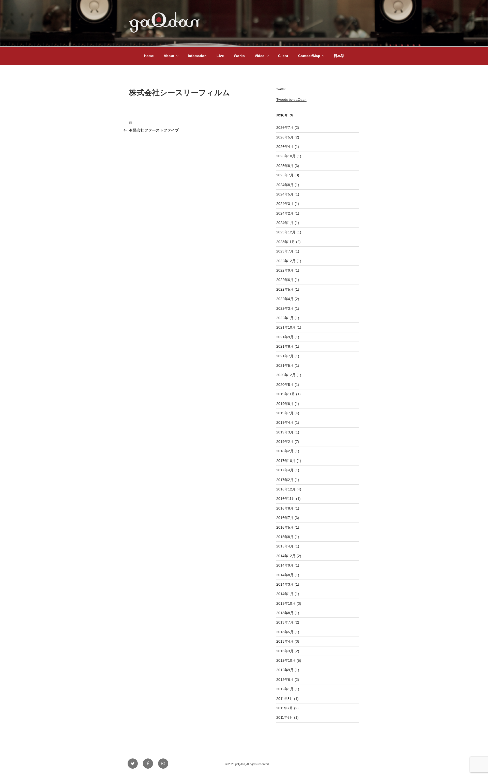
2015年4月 (285, 546)
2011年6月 (284, 717)
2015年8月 (285, 537)
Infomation (197, 56)
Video (260, 56)
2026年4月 (285, 147)
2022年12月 (286, 261)
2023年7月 (285, 251)
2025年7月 (285, 175)
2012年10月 (286, 660)
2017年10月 (286, 461)
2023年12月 (286, 232)
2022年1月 (285, 318)
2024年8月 (285, 185)
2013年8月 (285, 613)
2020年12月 (286, 375)
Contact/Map (309, 56)
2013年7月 (285, 622)
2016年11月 (285, 499)
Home (149, 56)
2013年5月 (285, 632)
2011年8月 (284, 699)
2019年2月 (285, 442)
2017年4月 (285, 470)
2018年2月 (285, 451)
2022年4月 (285, 299)
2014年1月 (285, 594)
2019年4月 (285, 422)
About (169, 56)
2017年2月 (285, 480)
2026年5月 (285, 137)
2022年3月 (285, 308)
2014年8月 (285, 575)
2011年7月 (284, 708)
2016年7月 (285, 518)
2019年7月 (285, 413)
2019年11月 (285, 394)
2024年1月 (285, 223)
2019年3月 (285, 432)
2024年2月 (285, 213)
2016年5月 (285, 527)
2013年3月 (285, 651)
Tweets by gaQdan (291, 99)
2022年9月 (285, 270)
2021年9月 (285, 337)
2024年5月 (285, 194)
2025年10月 (286, 156)
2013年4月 (285, 641)
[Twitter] (133, 763)
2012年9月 (285, 670)
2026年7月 (285, 127)
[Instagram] (163, 763)
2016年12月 (286, 489)
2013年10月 (286, 603)
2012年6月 (285, 680)
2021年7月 (285, 356)
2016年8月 (285, 508)
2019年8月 (285, 404)
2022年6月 (285, 280)
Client (283, 56)
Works (239, 56)
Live (220, 56)
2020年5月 (285, 385)
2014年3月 (285, 584)
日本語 (339, 56)
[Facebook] (148, 763)
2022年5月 (285, 289)
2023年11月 (285, 242)
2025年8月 (285, 166)
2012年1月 (285, 689)
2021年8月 (285, 346)
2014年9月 (285, 565)
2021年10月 (286, 327)
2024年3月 (285, 204)
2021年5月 (285, 365)
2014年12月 (286, 556)
